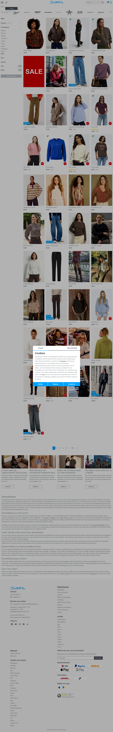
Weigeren (55, 384)
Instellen (40, 384)
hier (43, 374)
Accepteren (71, 384)
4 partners (63, 361)
